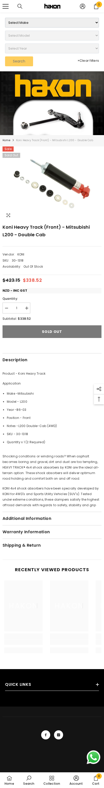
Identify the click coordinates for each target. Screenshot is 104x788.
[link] (52, 103)
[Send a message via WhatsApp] (93, 757)
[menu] (6, 6)
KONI (20, 254)
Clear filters (88, 60)
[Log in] (82, 6)
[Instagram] (58, 734)
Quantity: (10, 298)
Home (6, 140)
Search (19, 61)
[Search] (20, 6)
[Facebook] (45, 734)
